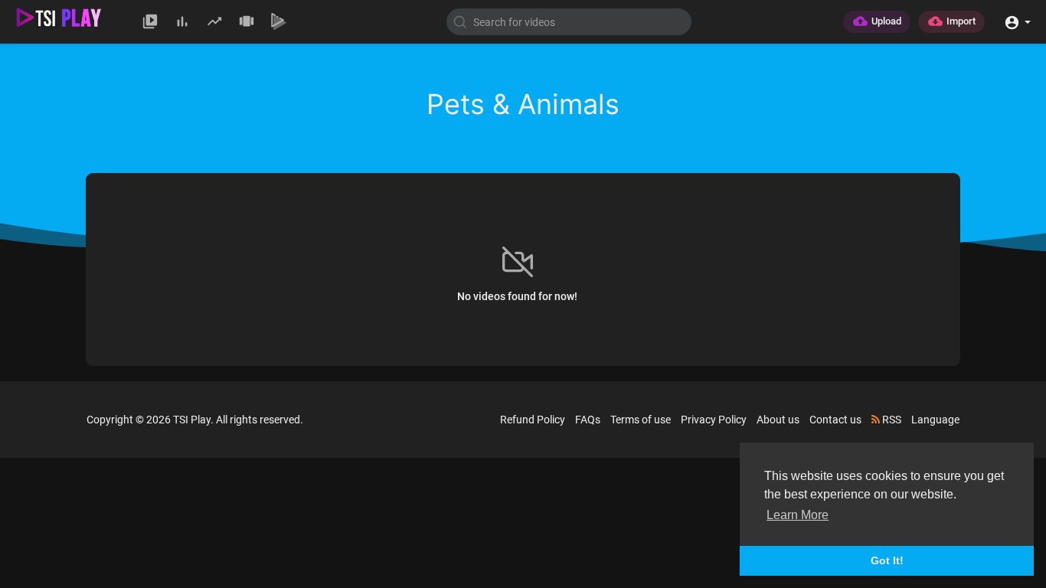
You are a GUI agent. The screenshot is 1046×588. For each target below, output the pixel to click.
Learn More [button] (798, 514)
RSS (890, 419)
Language (935, 419)
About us (778, 419)
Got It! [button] (887, 560)
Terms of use (640, 419)
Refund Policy (532, 419)
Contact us (835, 419)
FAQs (587, 419)
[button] (1017, 21)
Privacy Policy (714, 419)
